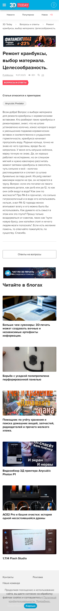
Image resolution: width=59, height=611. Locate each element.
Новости (11, 14)
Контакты (8, 577)
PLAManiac (8, 75)
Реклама (10, 42)
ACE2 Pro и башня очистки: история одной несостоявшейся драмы (27, 516)
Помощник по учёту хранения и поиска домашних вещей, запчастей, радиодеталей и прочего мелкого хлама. (28, 425)
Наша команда (11, 583)
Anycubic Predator (14, 103)
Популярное (28, 14)
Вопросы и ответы (29, 24)
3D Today (7, 24)
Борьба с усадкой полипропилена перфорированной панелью (26, 377)
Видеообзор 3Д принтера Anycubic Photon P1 (27, 472)
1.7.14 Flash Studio (15, 558)
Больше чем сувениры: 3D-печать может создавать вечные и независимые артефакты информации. (26, 330)
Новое (47, 14)
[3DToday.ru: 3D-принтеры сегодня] (19, 6)
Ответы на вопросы (29, 254)
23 (42, 75)
